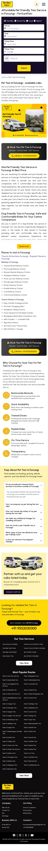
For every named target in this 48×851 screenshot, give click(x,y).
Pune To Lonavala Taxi (31, 684)
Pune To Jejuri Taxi (30, 719)
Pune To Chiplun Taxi (9, 741)
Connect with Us (13, 592)
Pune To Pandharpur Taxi (10, 719)
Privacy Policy (27, 810)
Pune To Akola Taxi (30, 731)
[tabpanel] (24, 45)
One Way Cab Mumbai (10, 652)
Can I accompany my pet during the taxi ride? (22, 505)
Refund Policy (27, 813)
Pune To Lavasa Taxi (30, 712)
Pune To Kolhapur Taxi (31, 704)
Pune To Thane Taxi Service (11, 749)
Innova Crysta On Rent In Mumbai (34, 648)
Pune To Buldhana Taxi (31, 708)
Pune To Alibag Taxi (30, 716)
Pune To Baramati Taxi (10, 769)
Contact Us (5, 810)
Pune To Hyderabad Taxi (10, 680)
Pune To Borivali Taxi (30, 761)
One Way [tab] (10, 21)
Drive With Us (6, 824)
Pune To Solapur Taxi (9, 704)
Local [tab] (31, 21)
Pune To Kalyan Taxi (30, 749)
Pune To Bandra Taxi (9, 761)
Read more (24, 246)
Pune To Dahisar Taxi (9, 753)
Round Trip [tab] (21, 21)
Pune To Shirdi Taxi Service (11, 694)
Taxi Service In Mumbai (10, 644)
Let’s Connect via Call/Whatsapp (24, 623)
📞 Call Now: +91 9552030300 (24, 156)
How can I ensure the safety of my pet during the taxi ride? (21, 512)
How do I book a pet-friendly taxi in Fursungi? (20, 526)
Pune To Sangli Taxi (9, 727)
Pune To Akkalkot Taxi (9, 723)
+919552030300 (23, 847)
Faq (3, 813)
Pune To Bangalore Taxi (31, 676)
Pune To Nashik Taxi (30, 727)
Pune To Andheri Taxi (30, 741)
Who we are (6, 807)
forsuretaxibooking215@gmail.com (34, 824)
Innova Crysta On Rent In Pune (33, 644)
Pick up (7, 26)
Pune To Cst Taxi (29, 753)
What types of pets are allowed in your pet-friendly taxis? (21, 533)
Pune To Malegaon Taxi (10, 765)
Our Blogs (5, 816)
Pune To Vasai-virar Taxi (10, 745)
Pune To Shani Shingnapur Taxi (33, 694)
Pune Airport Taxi (8, 656)
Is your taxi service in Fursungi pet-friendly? (20, 541)
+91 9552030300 (24, 628)
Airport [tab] (39, 21)
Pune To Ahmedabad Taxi (32, 680)
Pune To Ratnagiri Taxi (10, 708)
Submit (24, 68)
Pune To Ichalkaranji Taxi (31, 765)
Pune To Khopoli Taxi (30, 690)
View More (24, 663)
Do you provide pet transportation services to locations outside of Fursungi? (22, 485)
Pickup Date (9, 41)
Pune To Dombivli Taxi (31, 757)
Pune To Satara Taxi (30, 698)
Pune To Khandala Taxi (10, 690)
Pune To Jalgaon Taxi (9, 712)
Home (4, 77)
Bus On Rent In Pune (30, 652)
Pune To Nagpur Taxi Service (12, 716)
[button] (44, 4)
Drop (6, 34)
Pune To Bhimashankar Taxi (32, 723)
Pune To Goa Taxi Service (11, 676)
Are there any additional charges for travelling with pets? (20, 519)
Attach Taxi (5, 827)
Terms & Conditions (29, 807)
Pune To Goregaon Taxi (10, 757)
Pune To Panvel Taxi (30, 745)
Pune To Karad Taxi (30, 737)
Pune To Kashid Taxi (9, 737)
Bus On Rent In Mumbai (31, 656)
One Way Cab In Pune (9, 648)
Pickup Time (9, 49)
